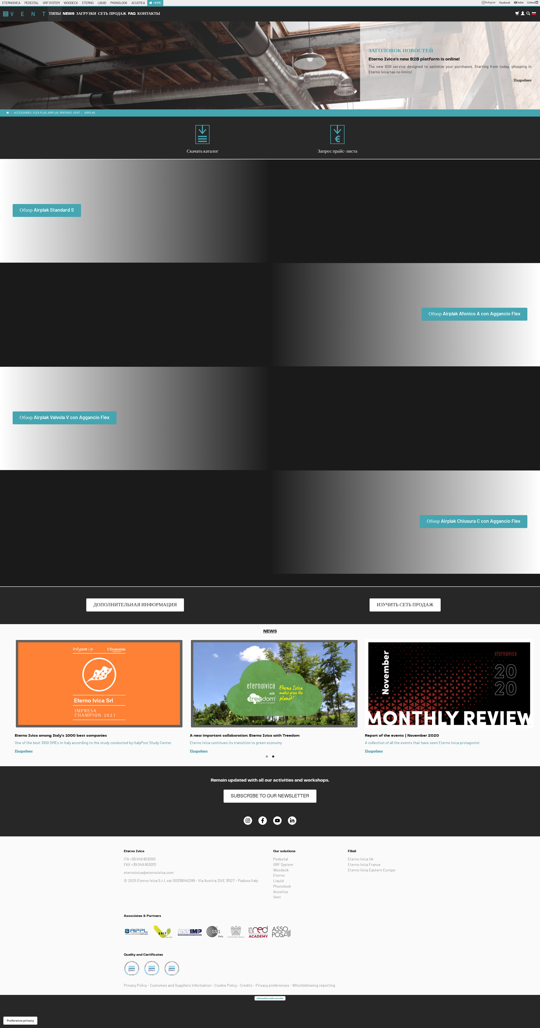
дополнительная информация (135, 604)
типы (55, 14)
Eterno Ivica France (364, 865)
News (68, 14)
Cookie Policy (226, 986)
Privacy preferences (272, 986)
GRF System (283, 865)
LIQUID (102, 3)
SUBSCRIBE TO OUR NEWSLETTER (270, 796)
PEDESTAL (31, 3)
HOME (157, 3)
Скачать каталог (202, 151)
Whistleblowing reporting (313, 986)
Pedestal (280, 859)
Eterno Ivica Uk (360, 859)
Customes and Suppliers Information (180, 986)
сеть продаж (112, 14)
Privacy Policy (135, 986)
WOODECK (71, 3)
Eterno (279, 875)
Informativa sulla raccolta (270, 998)
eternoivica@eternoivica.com (149, 873)
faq (132, 14)
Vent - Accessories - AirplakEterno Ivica (24, 14)
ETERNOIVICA (11, 3)
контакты (148, 14)
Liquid (278, 881)
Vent (277, 897)
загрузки (86, 14)
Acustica (280, 892)
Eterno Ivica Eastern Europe (371, 870)
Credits (246, 986)
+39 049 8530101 (142, 859)
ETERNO (87, 3)
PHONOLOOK (118, 3)
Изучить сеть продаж (405, 604)
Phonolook (282, 886)
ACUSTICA (138, 3)
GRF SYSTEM (51, 3)
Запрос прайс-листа (337, 151)
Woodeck (281, 870)
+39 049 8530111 (143, 865)
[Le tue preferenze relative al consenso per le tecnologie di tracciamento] (20, 1021)
